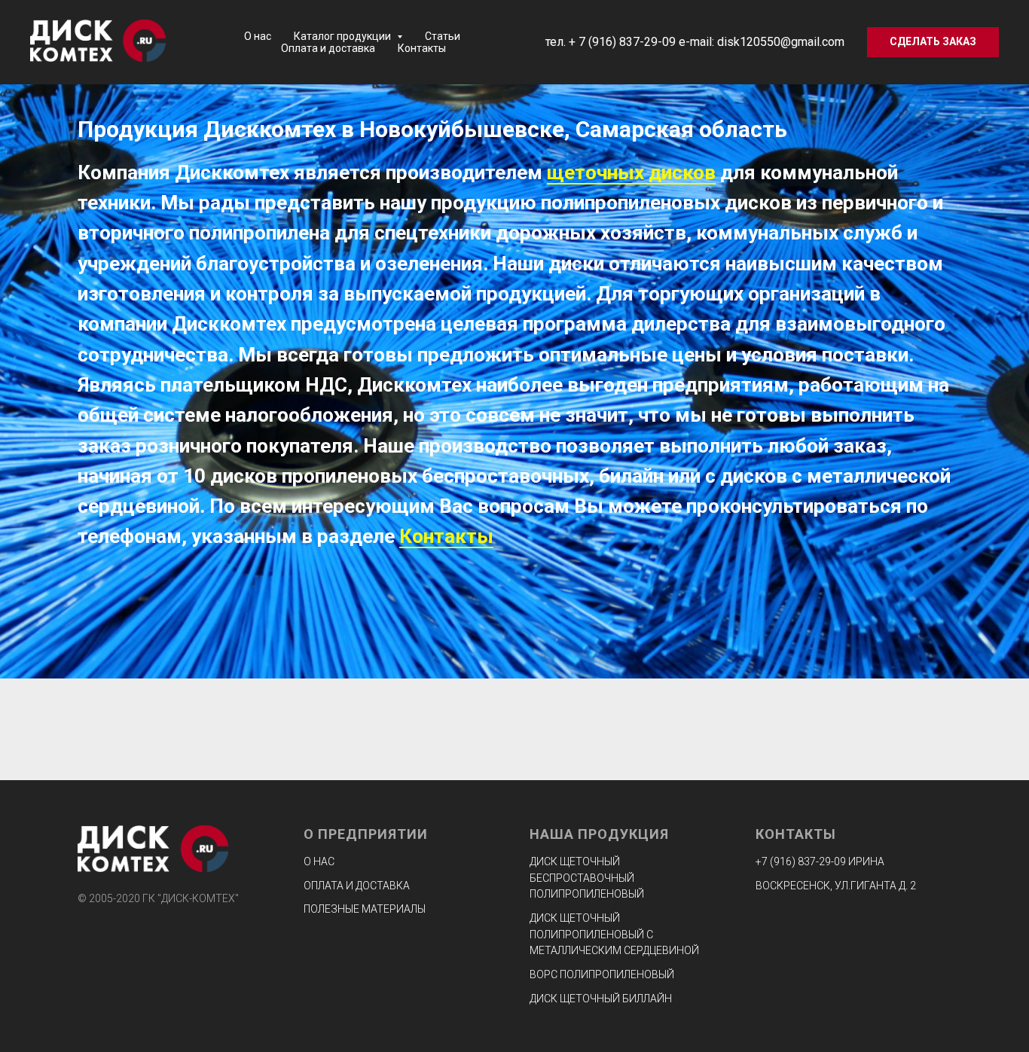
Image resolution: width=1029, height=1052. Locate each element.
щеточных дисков (631, 172)
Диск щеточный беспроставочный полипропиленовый (587, 877)
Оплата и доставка (328, 48)
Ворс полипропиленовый (602, 974)
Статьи (442, 36)
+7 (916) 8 (780, 861)
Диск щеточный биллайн (601, 999)
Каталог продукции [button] (343, 36)
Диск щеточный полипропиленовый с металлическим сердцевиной (614, 934)
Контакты (422, 48)
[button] (933, 42)
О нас (257, 36)
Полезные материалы (365, 909)
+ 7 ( (580, 42)
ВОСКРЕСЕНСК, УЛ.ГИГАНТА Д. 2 (836, 886)
